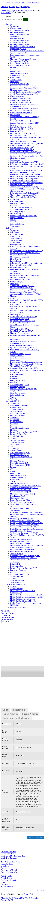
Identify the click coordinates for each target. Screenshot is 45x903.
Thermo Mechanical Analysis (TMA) (23, 197)
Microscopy (14, 82)
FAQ (23, 3)
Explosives (10, 446)
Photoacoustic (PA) (17, 498)
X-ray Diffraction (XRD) (19, 63)
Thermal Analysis (16, 191)
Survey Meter (15, 444)
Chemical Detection (8, 611)
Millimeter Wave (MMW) (19, 73)
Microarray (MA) (16, 315)
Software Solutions (17, 224)
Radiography (15, 78)
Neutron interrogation (18, 477)
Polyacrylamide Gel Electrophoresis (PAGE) (26, 251)
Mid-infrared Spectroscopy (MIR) (22, 494)
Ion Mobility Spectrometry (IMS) (22, 172)
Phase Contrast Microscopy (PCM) (23, 290)
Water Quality (15, 226)
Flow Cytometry (16, 259)
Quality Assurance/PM (9, 872)
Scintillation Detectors (18, 409)
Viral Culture (15, 242)
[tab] (5, 710)
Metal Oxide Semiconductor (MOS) (23, 141)
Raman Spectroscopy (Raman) (21, 113)
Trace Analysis (15, 582)
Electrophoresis (15, 244)
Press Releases (6, 878)
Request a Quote (7, 864)
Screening (13, 220)
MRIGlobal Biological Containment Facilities (26, 597)
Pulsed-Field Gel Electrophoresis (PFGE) (25, 253)
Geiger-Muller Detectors (19, 405)
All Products (5, 884)
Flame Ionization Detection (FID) (22, 133)
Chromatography (16, 28)
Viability (13, 397)
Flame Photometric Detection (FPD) (23, 135)
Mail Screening (15, 214)
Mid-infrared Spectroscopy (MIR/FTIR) (24, 104)
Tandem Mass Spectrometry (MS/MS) (24, 187)
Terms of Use (19, 898)
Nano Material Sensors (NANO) (22, 146)
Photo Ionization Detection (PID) (22, 549)
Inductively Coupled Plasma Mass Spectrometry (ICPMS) (22, 48)
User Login (25, 7)
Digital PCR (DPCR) (18, 302)
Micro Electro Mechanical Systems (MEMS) (26, 143)
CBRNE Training (16, 589)
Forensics (13, 205)
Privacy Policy (29, 894)
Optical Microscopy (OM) (19, 84)
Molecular (14, 296)
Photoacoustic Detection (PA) (21, 111)
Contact (17, 3)
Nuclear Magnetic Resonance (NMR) (24, 108)
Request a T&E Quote (18, 607)
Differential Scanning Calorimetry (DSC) (25, 193)
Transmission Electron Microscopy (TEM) (25, 294)
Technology (14, 26)
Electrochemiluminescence (20, 267)
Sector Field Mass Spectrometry (21, 185)
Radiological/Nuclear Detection (7, 616)
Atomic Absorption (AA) (19, 40)
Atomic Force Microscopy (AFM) (22, 286)
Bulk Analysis (15, 564)
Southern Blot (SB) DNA (19, 329)
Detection (13, 376)
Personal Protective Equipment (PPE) (23, 216)
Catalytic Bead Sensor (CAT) (21, 127)
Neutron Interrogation (18, 75)
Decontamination (16, 201)
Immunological (15, 261)
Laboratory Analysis (17, 211)
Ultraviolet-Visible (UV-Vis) (20, 121)
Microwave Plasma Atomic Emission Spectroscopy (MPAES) (23, 60)
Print (41, 621)
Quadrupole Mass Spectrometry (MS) (24, 181)
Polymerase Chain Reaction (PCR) (23, 321)
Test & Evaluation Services (15, 585)
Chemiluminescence (17, 96)
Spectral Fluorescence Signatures (22, 348)
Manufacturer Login (33, 3)
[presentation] (5, 710)
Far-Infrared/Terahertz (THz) (20, 98)
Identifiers (13, 430)
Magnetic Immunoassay (18, 277)
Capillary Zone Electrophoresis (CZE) (24, 162)
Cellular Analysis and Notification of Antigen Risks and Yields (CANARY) (26, 264)
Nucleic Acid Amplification (20, 323)
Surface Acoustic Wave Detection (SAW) (25, 154)
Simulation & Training (18, 158)
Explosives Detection (8, 619)
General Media (15, 236)
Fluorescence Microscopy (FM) (21, 288)
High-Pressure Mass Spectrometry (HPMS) (26, 170)
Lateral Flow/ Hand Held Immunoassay (24, 275)
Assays (12, 298)
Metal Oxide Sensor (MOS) (20, 543)
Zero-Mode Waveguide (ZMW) (21, 331)
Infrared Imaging (16, 71)
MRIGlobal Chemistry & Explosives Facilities (27, 595)
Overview (13, 587)
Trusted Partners (7, 886)
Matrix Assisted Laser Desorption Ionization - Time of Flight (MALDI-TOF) (26, 365)
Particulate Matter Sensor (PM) (21, 148)
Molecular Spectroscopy (19, 90)
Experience (5, 866)
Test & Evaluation (32, 898)
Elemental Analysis (17, 38)
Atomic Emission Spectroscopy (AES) (24, 94)
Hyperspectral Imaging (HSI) (20, 102)
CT (11, 69)
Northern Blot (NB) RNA (19, 319)
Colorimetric (14, 36)
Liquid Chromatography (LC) (21, 34)
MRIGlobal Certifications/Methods (23, 601)
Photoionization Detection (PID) (22, 150)
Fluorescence (15, 115)
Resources (4, 882)
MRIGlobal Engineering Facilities (22, 599)
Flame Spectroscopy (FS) (19, 45)
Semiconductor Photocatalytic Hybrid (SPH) (26, 156)
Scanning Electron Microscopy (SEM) (24, 88)
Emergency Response (18, 203)
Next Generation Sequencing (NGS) (23, 317)
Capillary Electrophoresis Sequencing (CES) (26, 300)
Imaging (13, 67)
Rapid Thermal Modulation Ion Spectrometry (26, 183)
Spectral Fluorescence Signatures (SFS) (24, 123)
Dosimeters (14, 424)
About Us (9, 3)
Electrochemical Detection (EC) (21, 129)
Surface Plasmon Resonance (20, 280)
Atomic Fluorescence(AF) (19, 43)
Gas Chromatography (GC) (20, 30)
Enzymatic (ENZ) (16, 131)
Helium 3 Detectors (17, 407)
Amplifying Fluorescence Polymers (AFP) (25, 92)
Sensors (13, 125)
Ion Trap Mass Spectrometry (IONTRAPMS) (26, 176)
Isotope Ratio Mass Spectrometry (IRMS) (25, 174)
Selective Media (16, 238)
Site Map (11, 900)
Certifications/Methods (9, 870)
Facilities (4, 868)
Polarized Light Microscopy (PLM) (23, 86)
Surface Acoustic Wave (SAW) (21, 552)
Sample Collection (17, 218)
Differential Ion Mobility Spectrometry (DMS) (27, 164)
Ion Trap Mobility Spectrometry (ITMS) (24, 179)
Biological (9, 228)
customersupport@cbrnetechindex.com (15, 11)
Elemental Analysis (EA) (19, 255)
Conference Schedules (9, 880)
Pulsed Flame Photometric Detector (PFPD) (26, 152)
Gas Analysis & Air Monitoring (21, 207)
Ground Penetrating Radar (19, 209)
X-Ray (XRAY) (16, 80)
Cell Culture (14, 232)
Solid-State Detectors (18, 413)
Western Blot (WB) (17, 282)
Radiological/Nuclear (13, 401)
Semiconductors (16, 411)
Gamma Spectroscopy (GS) (20, 100)
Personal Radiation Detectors (20, 434)
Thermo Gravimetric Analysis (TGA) (23, 195)
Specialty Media (16, 240)
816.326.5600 (6, 13)
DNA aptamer (15, 304)
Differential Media (17, 234)
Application (14, 199)
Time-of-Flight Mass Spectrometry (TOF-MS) (27, 189)
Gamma (13, 471)
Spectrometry (15, 160)
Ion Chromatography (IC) (19, 32)
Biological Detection (8, 613)
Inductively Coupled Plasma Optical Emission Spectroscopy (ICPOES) (27, 52)
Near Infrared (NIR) (17, 106)
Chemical (9, 24)
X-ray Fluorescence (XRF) (20, 65)
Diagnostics (14, 378)
